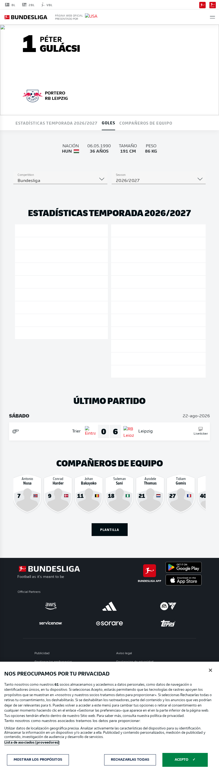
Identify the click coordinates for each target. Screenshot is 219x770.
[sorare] (109, 623)
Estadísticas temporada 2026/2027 (56, 123)
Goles (108, 122)
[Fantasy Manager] (212, 4)
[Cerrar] (210, 670)
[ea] (168, 606)
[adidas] (109, 606)
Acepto (182, 759)
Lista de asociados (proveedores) (31, 742)
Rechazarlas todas (130, 759)
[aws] (50, 606)
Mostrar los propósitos (38, 759)
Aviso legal (124, 653)
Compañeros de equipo (145, 123)
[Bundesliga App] (202, 4)
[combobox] (60, 181)
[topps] (168, 623)
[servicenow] (50, 623)
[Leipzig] (32, 95)
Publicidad (41, 653)
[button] (212, 17)
